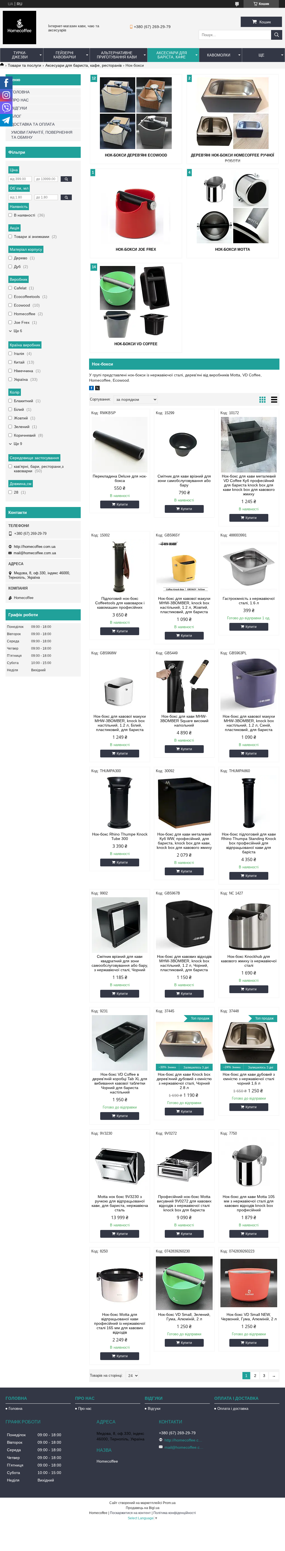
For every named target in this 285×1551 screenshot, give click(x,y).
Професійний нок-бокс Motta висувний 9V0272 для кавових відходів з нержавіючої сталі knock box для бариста (184, 1203)
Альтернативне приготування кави (117, 55)
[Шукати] (276, 35)
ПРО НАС (20, 100)
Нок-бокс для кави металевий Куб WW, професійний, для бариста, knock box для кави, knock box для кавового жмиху (184, 841)
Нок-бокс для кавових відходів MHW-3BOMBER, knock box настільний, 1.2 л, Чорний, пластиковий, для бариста (184, 963)
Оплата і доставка (232, 1408)
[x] (97, 389)
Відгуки (154, 1408)
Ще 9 (18, 444)
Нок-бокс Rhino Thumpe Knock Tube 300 (120, 836)
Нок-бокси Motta (232, 249)
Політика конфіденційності (174, 1513)
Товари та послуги (24, 65)
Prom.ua (169, 1503)
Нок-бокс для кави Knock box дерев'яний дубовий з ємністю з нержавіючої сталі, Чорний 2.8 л (184, 1081)
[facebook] (91, 389)
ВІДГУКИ (19, 108)
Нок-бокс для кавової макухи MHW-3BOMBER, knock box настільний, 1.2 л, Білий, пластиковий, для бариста (120, 723)
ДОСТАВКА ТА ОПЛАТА (33, 124)
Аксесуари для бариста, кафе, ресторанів (83, 65)
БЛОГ (16, 116)
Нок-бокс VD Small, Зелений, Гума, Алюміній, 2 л (184, 1316)
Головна (15, 1408)
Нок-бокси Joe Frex (136, 249)
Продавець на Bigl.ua (142, 1508)
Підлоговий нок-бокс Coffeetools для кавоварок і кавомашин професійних (119, 603)
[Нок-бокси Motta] (232, 207)
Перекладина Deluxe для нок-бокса (120, 478)
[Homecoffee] (19, 43)
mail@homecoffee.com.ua (35, 553)
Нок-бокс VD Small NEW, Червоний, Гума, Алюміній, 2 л (249, 1316)
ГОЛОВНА (20, 92)
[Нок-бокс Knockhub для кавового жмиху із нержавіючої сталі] (248, 925)
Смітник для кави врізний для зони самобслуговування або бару (184, 480)
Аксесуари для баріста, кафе (171, 55)
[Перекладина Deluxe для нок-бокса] (119, 445)
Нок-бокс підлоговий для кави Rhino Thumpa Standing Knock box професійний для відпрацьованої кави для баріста (248, 843)
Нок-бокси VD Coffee (136, 344)
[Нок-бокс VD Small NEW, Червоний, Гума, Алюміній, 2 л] (248, 1283)
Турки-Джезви (20, 55)
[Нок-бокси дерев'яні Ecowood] (136, 113)
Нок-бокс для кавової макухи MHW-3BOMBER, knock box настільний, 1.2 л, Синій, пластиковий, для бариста (249, 723)
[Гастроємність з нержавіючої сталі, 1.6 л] (248, 567)
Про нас (85, 1408)
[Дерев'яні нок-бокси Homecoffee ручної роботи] (232, 113)
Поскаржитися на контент (130, 1513)
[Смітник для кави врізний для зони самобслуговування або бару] (184, 445)
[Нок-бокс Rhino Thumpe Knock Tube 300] (119, 803)
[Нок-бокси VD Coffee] (136, 302)
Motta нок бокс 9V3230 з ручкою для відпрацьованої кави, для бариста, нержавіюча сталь (120, 1203)
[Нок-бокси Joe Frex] (136, 207)
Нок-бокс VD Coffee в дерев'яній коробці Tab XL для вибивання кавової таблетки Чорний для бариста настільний (119, 1083)
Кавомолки (218, 55)
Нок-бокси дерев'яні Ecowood (136, 155)
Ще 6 (18, 331)
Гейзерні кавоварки (64, 55)
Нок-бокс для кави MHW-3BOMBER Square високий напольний (184, 720)
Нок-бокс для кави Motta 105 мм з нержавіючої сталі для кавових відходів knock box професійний (249, 1203)
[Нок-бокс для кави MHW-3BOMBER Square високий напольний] (184, 685)
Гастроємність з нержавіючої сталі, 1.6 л (249, 600)
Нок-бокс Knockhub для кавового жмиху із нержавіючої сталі (249, 961)
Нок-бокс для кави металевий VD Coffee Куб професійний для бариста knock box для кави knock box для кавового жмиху (249, 485)
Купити (122, 504)
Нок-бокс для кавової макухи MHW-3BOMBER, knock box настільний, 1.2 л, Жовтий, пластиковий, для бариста (184, 605)
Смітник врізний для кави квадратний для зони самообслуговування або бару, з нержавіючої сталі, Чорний (120, 963)
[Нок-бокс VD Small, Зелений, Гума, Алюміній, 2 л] (184, 1283)
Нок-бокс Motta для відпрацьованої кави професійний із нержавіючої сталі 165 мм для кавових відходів (119, 1323)
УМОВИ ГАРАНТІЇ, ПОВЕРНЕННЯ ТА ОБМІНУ (41, 135)
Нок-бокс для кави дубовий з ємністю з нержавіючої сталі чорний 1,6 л (249, 1078)
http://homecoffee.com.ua (34, 547)
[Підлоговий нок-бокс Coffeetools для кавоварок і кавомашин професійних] (119, 567)
